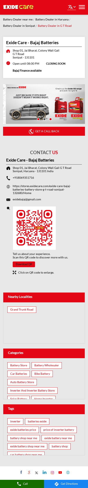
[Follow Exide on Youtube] (59, 472)
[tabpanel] (44, 104)
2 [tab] (44, 119)
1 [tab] (38, 119)
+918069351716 (23, 177)
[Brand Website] (67, 472)
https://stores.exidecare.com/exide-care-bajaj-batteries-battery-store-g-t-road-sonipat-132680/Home (42, 189)
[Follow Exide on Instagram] (51, 472)
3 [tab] (50, 119)
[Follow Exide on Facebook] (20, 472)
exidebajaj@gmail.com (27, 199)
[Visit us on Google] (28, 472)
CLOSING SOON (55, 63)
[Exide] (18, 7)
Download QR (24, 264)
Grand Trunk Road (21, 309)
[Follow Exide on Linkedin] (44, 472)
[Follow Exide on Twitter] (36, 472)
